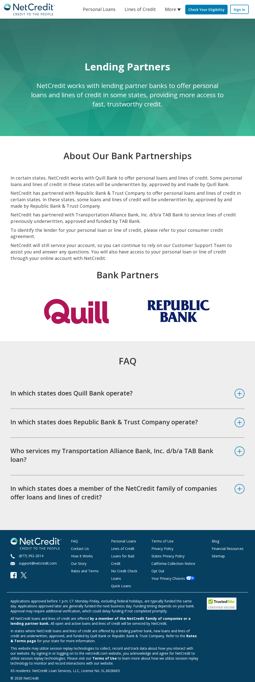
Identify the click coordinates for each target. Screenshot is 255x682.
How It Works (82, 556)
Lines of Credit (140, 9)
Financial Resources (228, 548)
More (170, 9)
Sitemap (218, 556)
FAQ (74, 541)
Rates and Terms (85, 571)
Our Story (78, 563)
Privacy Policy (162, 548)
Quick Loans (121, 586)
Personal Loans (99, 9)
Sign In (239, 9)
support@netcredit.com (38, 563)
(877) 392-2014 (31, 555)
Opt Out (157, 571)
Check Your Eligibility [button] (206, 9)
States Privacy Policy (168, 556)
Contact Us (80, 548)
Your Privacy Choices (168, 578)
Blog (215, 541)
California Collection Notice (173, 563)
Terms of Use (162, 541)
